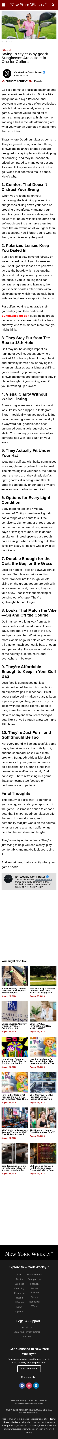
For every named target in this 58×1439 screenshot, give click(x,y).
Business (19, 1283)
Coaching (19, 1288)
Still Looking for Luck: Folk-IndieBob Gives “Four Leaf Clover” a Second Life (42, 1169)
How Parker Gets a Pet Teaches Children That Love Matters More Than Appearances (43, 1062)
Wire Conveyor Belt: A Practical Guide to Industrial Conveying (41, 1097)
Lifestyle (7, 50)
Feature (34, 1288)
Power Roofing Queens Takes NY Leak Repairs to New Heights (14, 990)
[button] (53, 5)
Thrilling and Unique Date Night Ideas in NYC (42, 1131)
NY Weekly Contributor (28, 72)
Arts (19, 1274)
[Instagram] (29, 1385)
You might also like (14, 961)
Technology (34, 1301)
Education (19, 1293)
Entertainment (34, 1274)
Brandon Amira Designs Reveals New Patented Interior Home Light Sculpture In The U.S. (14, 1169)
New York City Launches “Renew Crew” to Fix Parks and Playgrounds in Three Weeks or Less (43, 991)
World (34, 1306)
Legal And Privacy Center (27, 1332)
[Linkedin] (36, 1385)
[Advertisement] (29, 928)
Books (19, 1279)
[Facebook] (22, 1385)
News (19, 1307)
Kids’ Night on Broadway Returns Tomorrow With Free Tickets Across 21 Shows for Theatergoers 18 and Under (15, 1134)
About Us (27, 1327)
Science (34, 1292)
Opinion (19, 1311)
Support (27, 1336)
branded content (43, 879)
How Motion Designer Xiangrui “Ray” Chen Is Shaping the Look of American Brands (14, 1062)
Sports (34, 1297)
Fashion (34, 1283)
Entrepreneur (34, 1279)
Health (19, 1297)
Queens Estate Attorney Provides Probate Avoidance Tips (14, 1026)
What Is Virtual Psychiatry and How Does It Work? (40, 1026)
